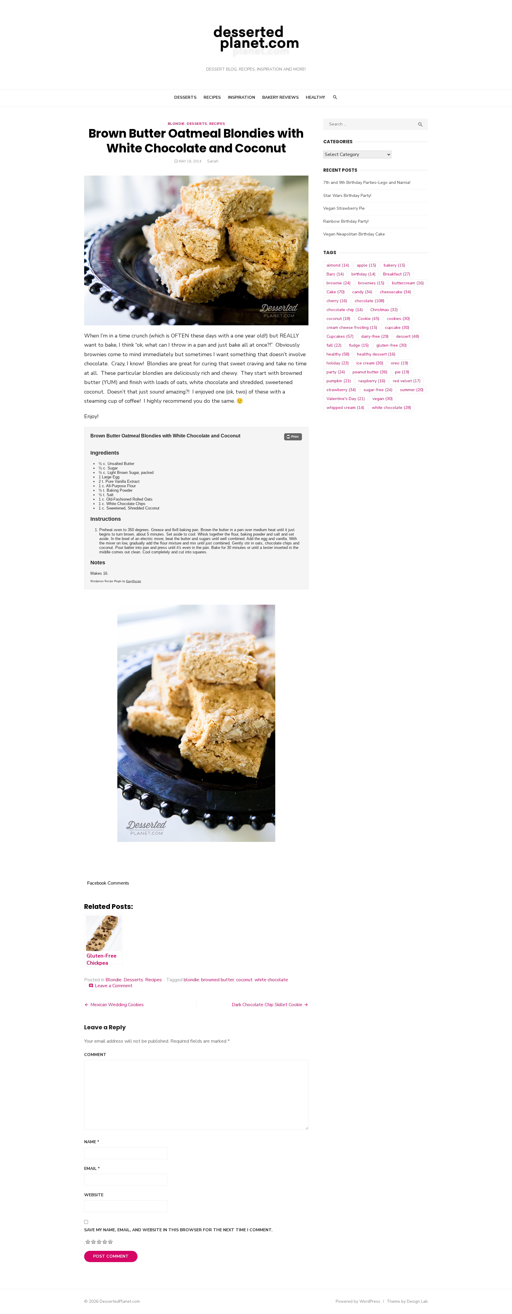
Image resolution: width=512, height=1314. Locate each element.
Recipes (212, 97)
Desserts (185, 97)
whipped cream (345, 407)
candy (362, 292)
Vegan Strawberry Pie (344, 208)
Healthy (315, 97)
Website (93, 1195)
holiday (338, 363)
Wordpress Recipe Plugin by (115, 581)
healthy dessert (376, 354)
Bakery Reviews (280, 97)
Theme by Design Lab (407, 1301)
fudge (359, 345)
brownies (371, 283)
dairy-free (374, 336)
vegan (382, 399)
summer (411, 390)
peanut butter (370, 372)
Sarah (212, 161)
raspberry (372, 381)
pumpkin (339, 381)
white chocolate (271, 980)
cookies (398, 318)
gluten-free (391, 345)
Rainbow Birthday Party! (346, 221)
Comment (95, 1054)
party (336, 372)
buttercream (408, 283)
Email (92, 1168)
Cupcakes (340, 336)
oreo (399, 363)
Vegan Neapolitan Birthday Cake (354, 234)
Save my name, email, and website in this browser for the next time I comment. (178, 1230)
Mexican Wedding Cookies (117, 1005)
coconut (244, 980)
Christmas (384, 310)
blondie (191, 980)
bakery (394, 265)
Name (91, 1142)
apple (366, 265)
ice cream (369, 363)
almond (338, 265)
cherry (337, 301)
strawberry (341, 390)
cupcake (397, 327)
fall (334, 345)
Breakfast (396, 274)
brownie (339, 283)
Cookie (368, 318)
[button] (293, 436)
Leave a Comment (113, 985)
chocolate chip (345, 310)
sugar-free (378, 390)
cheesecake (395, 292)
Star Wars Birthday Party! (347, 195)
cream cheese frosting (352, 327)
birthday (363, 274)
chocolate (369, 301)
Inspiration (241, 97)
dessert (407, 336)
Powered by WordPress (358, 1301)
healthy (338, 354)
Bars (335, 274)
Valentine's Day (346, 399)
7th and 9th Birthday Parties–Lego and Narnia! (366, 182)
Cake (336, 292)
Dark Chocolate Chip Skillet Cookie (267, 1005)
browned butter (217, 980)
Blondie (176, 123)
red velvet (406, 381)
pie (402, 372)
